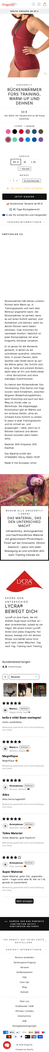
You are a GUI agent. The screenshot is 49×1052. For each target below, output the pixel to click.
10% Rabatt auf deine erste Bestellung (24, 941)
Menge (24, 175)
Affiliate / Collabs (24, 1011)
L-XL (33, 162)
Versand (23, 115)
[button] (7, 1045)
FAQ (24, 977)
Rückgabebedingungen (25, 1026)
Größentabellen (24, 972)
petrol (34, 131)
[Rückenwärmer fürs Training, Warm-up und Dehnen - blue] (13, 287)
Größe (24, 156)
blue (34, 139)
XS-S (16, 162)
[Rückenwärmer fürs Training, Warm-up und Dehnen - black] (7, 284)
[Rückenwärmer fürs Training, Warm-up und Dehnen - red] (10, 284)
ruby (21, 139)
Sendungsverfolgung (24, 962)
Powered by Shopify (24, 1049)
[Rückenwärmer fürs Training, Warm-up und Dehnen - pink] (4, 284)
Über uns (24, 1001)
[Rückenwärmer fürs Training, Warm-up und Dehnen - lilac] (13, 284)
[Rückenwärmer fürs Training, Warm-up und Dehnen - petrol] (16, 284)
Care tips (24, 982)
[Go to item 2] (25, 690)
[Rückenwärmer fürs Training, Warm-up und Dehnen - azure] (10, 287)
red (21, 131)
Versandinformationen (24, 222)
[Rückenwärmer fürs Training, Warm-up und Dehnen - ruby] (7, 287)
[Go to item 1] (10, 690)
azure (27, 139)
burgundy (8, 139)
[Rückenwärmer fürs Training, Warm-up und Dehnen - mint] (4, 287)
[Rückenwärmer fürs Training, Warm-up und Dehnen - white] (20, 287)
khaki (41, 131)
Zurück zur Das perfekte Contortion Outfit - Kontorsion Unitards (26, 923)
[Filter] (5, 677)
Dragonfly (25, 85)
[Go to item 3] (39, 690)
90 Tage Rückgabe (31, 181)
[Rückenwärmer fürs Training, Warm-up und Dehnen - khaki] (20, 284)
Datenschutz (24, 1016)
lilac (27, 131)
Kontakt (25, 992)
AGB (24, 1021)
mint (14, 139)
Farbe (24, 126)
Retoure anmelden (24, 957)
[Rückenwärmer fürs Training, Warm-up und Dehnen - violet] (16, 287)
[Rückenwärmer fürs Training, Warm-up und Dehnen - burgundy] (23, 284)
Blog (24, 987)
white (24, 148)
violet (41, 139)
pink (8, 131)
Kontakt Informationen (24, 949)
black (14, 131)
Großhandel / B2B (24, 1006)
